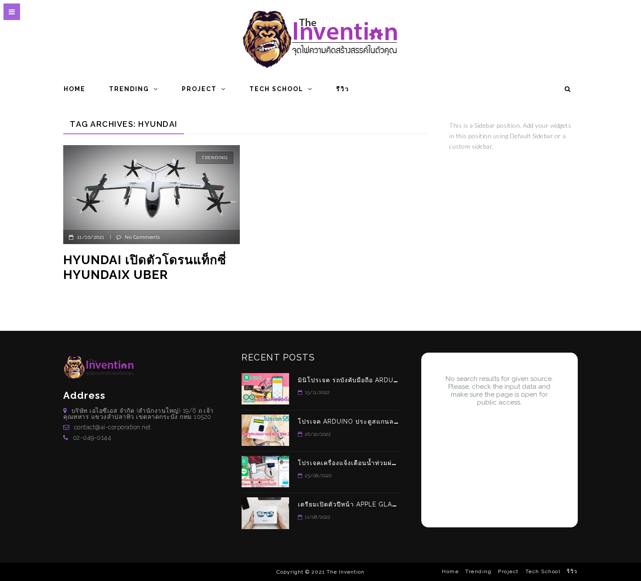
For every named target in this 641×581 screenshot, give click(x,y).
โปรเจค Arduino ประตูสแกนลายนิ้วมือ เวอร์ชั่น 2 (374, 421)
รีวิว (342, 88)
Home (74, 88)
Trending (129, 88)
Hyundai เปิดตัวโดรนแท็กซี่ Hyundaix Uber (144, 267)
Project (199, 88)
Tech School (276, 88)
